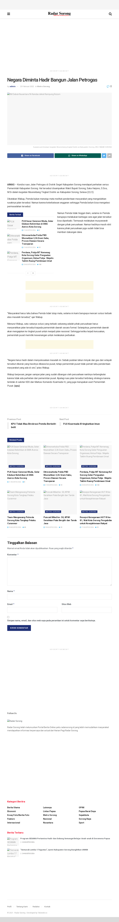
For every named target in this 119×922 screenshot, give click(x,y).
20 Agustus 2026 (29, 264)
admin (13, 86)
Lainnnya (47, 807)
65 (25, 527)
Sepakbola (84, 815)
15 (61, 527)
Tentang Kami (22, 907)
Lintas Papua (49, 811)
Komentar (13, 554)
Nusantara (48, 823)
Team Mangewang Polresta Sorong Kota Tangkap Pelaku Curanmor (21, 520)
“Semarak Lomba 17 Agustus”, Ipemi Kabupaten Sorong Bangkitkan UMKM (54, 850)
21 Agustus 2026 (29, 230)
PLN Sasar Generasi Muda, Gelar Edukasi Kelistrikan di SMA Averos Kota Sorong (37, 224)
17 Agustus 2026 (87, 527)
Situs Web (66, 604)
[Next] (33, 273)
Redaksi (36, 907)
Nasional (47, 819)
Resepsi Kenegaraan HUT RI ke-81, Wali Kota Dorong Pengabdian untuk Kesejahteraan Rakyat (96, 520)
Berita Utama (13, 807)
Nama (11, 591)
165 (39, 264)
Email (11, 604)
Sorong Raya (85, 819)
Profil (9, 907)
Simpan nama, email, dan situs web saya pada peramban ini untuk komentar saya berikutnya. (51, 620)
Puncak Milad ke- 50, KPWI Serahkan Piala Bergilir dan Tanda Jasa (60, 520)
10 (39, 247)
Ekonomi (11, 811)
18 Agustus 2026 (15, 527)
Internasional (13, 823)
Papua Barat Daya (87, 811)
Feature (11, 819)
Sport (81, 823)
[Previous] (28, 273)
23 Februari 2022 (27, 86)
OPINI (81, 807)
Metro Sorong (43, 86)
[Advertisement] (59, 4)
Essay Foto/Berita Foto (18, 815)
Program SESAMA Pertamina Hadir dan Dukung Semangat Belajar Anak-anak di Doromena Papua (65, 838)
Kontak (47, 907)
